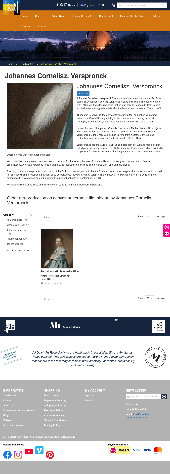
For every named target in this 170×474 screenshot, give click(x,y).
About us (8, 405)
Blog (6, 415)
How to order (51, 395)
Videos (7, 420)
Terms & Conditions (55, 420)
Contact (7, 400)
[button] (103, 5)
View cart (90, 400)
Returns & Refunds (55, 410)
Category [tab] (8, 214)
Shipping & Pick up (55, 405)
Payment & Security (55, 400)
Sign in (89, 395)
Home (10, 64)
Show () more (16, 250)
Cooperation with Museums (19, 410)
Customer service (54, 415)
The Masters (27, 64)
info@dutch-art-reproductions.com (138, 415)
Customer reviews (13, 425)
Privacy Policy (52, 425)
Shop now (83, 93)
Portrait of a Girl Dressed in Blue (60, 271)
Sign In (72, 5)
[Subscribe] (164, 396)
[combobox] (142, 5)
